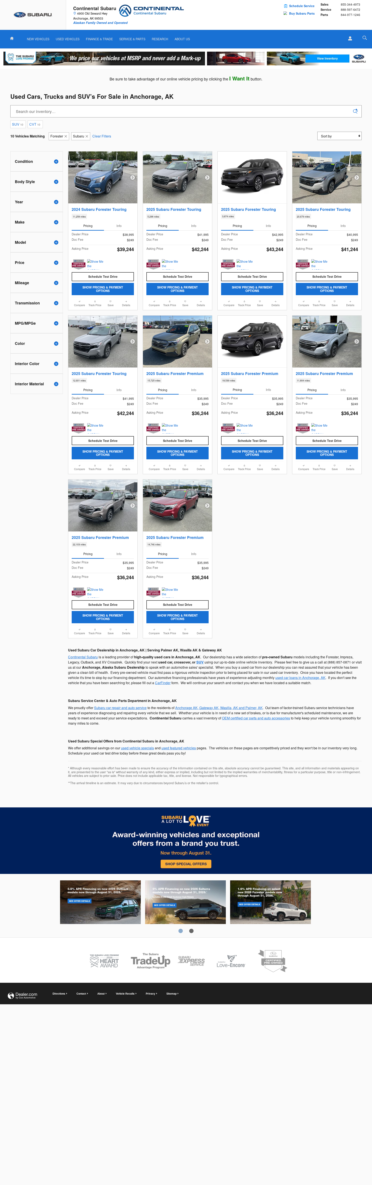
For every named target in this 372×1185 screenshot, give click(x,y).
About (101, 993)
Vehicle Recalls (125, 993)
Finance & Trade (99, 39)
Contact (81, 993)
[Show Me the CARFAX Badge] (245, 264)
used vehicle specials (137, 747)
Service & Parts (132, 39)
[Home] (33, 15)
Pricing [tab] (88, 226)
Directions (59, 993)
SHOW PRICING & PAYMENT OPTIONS (102, 289)
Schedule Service (302, 6)
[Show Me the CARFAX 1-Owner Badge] (95, 264)
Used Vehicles (67, 39)
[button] (103, 216)
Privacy (150, 993)
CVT (34, 124)
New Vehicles (38, 39)
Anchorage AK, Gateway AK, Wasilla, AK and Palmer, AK (219, 707)
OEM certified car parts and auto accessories (256, 718)
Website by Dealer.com (22, 996)
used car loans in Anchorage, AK (300, 677)
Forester (56, 136)
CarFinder (162, 682)
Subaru (78, 136)
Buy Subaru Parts (302, 13)
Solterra (185, 903)
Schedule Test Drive (103, 276)
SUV (17, 124)
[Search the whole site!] (364, 37)
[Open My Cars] (349, 38)
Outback (100, 903)
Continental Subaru (83, 656)
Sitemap (171, 993)
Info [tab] (119, 226)
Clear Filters (101, 136)
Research (160, 39)
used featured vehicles (178, 747)
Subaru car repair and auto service (120, 707)
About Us (182, 39)
